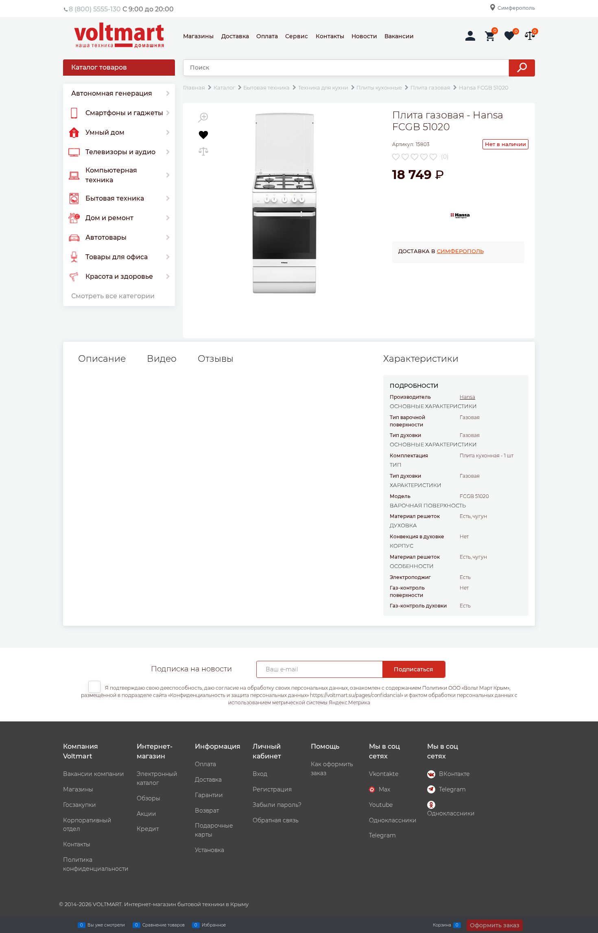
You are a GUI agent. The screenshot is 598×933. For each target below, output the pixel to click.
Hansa (467, 397)
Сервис (296, 36)
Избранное (214, 924)
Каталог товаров (99, 67)
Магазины (198, 36)
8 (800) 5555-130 (95, 9)
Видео (162, 358)
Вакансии (399, 36)
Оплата (267, 36)
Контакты (330, 36)
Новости (364, 36)
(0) (445, 156)
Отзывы (216, 358)
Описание (102, 358)
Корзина (442, 924)
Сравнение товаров (163, 924)
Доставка (235, 36)
